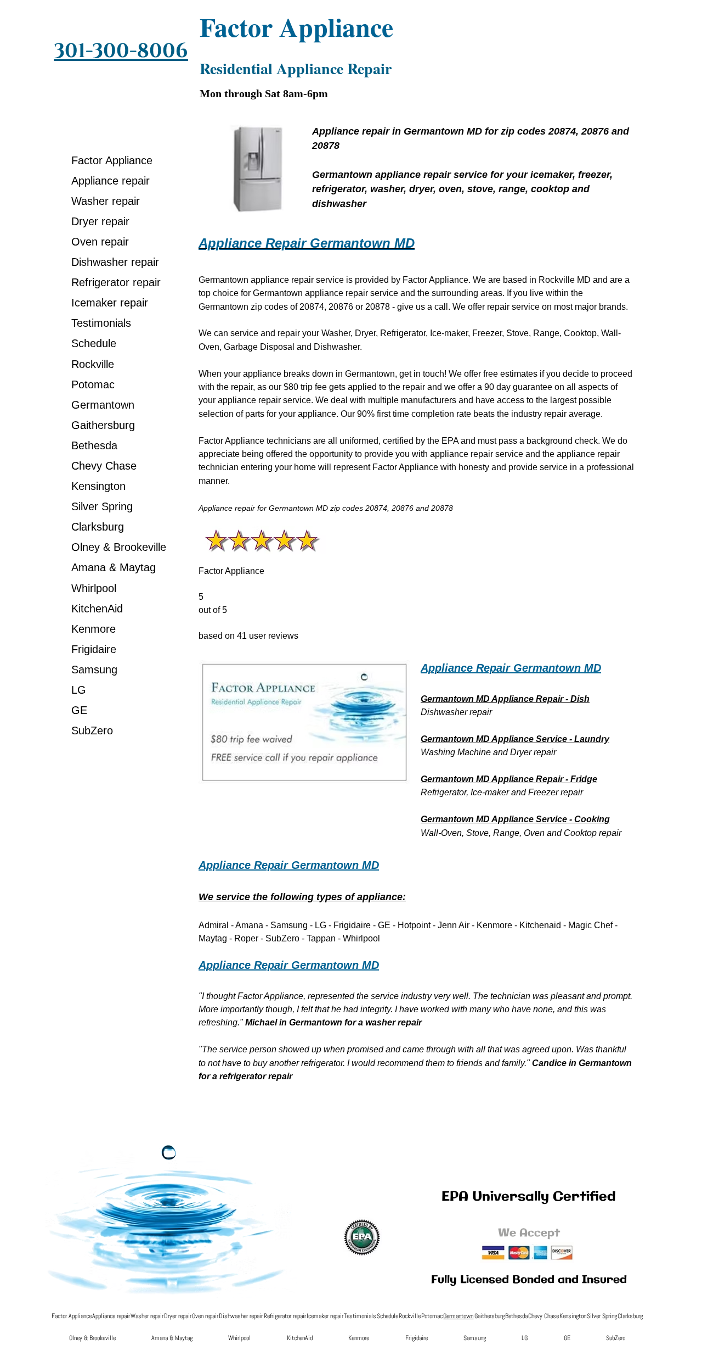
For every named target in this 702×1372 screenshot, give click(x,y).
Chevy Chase (104, 466)
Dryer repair (100, 221)
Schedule (93, 343)
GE (79, 710)
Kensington (98, 486)
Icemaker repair (109, 303)
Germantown (102, 405)
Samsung (94, 669)
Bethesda (94, 445)
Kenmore (93, 629)
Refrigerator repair (116, 282)
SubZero (92, 730)
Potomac (93, 384)
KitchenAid (97, 609)
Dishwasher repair (115, 262)
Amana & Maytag (113, 567)
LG (78, 690)
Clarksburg (97, 527)
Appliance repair (110, 181)
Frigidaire (93, 649)
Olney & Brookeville (118, 547)
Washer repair (105, 201)
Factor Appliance (111, 160)
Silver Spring (102, 506)
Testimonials (101, 323)
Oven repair (100, 242)
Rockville (92, 364)
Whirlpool (93, 588)
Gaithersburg (103, 425)
